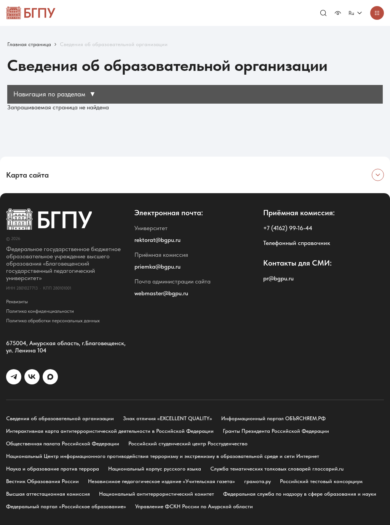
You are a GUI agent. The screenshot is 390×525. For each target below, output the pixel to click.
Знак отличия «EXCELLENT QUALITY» (167, 418)
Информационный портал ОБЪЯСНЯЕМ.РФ (273, 418)
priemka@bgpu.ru (157, 266)
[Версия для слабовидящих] (338, 13)
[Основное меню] (377, 13)
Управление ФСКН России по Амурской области (194, 506)
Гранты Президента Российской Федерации (276, 431)
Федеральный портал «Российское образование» (66, 506)
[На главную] (31, 12)
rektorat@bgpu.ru (157, 239)
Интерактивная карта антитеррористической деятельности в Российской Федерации (110, 431)
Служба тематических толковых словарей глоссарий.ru (277, 469)
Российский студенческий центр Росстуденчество (188, 443)
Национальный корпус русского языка (154, 469)
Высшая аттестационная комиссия (48, 494)
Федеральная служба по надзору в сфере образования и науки (299, 494)
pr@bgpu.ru (278, 278)
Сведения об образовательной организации (60, 418)
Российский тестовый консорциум (321, 481)
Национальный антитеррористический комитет (156, 494)
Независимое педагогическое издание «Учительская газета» (161, 481)
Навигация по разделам (54, 94)
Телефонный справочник (296, 242)
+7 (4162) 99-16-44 (287, 228)
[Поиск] (323, 13)
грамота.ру (257, 481)
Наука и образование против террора (52, 469)
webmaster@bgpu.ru (161, 293)
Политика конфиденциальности (40, 311)
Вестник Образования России (42, 481)
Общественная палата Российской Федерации (62, 443)
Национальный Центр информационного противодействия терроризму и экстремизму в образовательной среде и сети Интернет (162, 456)
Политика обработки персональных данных (53, 320)
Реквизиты (17, 301)
